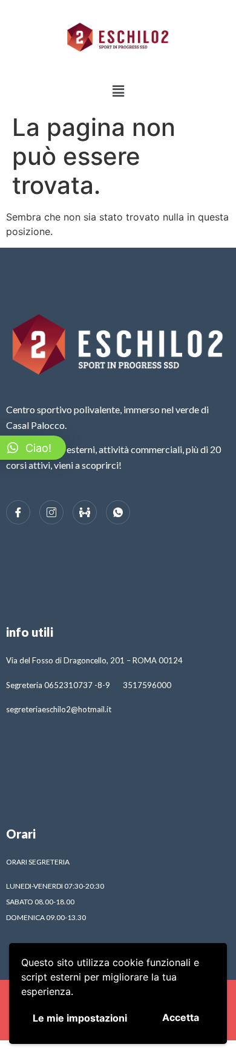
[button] (118, 91)
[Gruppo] (85, 512)
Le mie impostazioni (80, 1018)
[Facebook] (18, 512)
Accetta (180, 1017)
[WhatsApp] (118, 512)
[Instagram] (51, 512)
